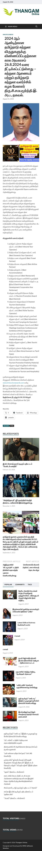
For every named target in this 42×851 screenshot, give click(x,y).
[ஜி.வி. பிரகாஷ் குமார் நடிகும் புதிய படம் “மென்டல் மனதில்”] (21, 450)
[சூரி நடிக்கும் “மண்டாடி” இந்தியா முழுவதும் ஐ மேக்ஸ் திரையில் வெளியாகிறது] (10, 699)
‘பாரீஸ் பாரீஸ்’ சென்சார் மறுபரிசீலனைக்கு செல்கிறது (26, 686)
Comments (19, 584)
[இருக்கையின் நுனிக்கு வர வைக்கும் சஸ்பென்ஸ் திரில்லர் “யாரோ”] (7, 609)
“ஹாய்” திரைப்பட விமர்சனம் (14, 772)
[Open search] (36, 26)
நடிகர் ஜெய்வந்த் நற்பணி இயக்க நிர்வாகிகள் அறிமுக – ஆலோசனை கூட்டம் (28, 660)
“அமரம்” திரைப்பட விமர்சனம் (14, 798)
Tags (30, 584)
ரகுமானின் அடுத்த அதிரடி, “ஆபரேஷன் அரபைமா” (26, 673)
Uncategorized (8, 34)
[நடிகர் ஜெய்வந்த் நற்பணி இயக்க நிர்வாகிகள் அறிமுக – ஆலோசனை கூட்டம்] (10, 658)
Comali (17, 636)
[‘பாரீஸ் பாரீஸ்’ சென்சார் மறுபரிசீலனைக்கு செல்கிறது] (9, 685)
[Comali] (8, 636)
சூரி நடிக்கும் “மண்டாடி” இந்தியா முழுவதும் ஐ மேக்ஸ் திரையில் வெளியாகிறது (28, 700)
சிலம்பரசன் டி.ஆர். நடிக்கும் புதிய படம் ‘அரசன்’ (20, 788)
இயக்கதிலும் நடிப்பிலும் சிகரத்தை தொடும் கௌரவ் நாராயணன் (28, 714)
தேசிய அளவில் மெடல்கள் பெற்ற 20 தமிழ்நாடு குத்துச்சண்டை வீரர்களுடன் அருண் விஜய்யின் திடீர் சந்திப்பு (28, 595)
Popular (8, 584)
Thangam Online (21, 842)
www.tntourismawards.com (13, 383)
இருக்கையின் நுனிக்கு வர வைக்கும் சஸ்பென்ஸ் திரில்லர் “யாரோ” (26, 610)
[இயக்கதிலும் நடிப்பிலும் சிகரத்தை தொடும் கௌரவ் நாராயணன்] (10, 712)
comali (5, 649)
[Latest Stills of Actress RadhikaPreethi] (9, 623)
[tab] (8, 584)
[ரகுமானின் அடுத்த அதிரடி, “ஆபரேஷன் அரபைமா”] (8, 672)
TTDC (12, 426)
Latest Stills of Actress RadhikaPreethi (26, 623)
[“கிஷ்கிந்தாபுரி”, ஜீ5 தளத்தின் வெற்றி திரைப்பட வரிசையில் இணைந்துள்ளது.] (21, 486)
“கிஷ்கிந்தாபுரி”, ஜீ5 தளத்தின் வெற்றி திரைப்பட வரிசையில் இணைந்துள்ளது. (18, 501)
